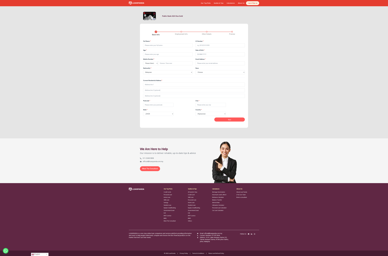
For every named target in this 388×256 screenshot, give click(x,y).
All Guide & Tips (192, 192)
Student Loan (167, 205)
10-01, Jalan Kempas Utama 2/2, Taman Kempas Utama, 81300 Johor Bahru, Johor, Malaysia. (214, 239)
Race (197, 68)
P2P (165, 213)
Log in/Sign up (252, 3)
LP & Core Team (241, 195)
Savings (166, 202)
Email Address (201, 59)
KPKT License (167, 216)
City (197, 101)
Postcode (146, 101)
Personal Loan (168, 195)
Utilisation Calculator (218, 205)
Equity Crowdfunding (170, 208)
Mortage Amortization (218, 192)
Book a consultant (241, 197)
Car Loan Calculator (218, 210)
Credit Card (191, 195)
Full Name (147, 41)
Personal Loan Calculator (219, 208)
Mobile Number (148, 59)
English (37, 254)
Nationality (147, 68)
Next (229, 120)
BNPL (165, 218)
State (145, 110)
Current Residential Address (152, 80)
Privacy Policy (184, 253)
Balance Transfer (217, 200)
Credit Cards (167, 192)
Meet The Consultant (150, 168)
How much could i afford (219, 195)
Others (190, 221)
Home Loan (167, 197)
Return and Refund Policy (216, 253)
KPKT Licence (191, 216)
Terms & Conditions (198, 253)
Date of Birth (200, 50)
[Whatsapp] (5, 250)
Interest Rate (216, 202)
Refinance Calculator (218, 197)
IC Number (200, 41)
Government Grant (169, 210)
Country (199, 110)
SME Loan (166, 200)
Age (145, 50)
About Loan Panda (241, 192)
